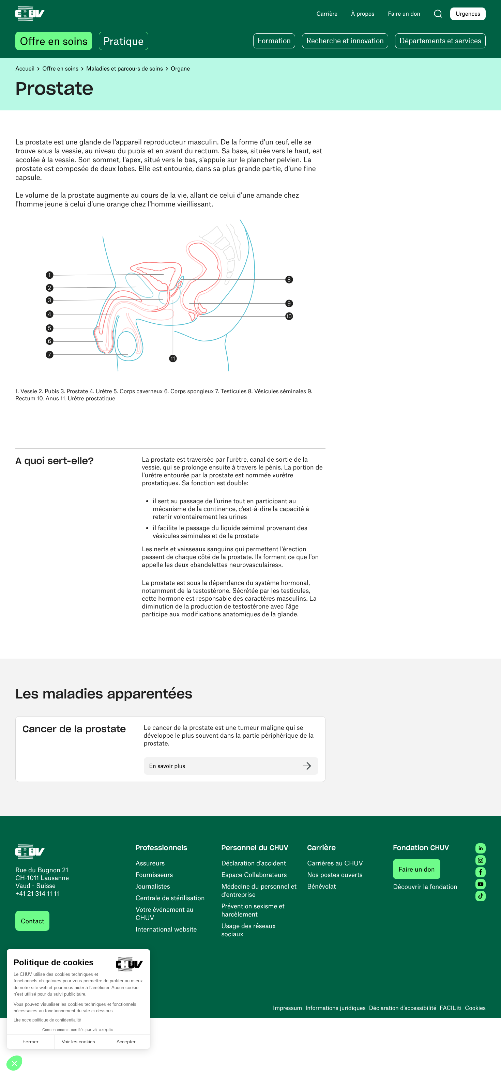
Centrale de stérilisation (170, 898)
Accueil (24, 68)
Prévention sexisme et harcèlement (252, 910)
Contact (32, 921)
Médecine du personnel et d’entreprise (259, 890)
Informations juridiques (335, 1007)
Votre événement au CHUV (165, 913)
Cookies (475, 1007)
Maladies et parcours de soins (124, 68)
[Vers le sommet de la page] (485, 1060)
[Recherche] (437, 13)
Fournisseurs (154, 874)
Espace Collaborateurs (254, 874)
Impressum (287, 1007)
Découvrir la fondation (425, 886)
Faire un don (419, 869)
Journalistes (153, 886)
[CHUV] (30, 851)
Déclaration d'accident (253, 863)
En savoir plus (167, 766)
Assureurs (150, 863)
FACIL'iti (450, 1007)
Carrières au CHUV (335, 863)
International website (166, 929)
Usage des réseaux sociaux (248, 930)
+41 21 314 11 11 (37, 893)
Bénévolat (321, 886)
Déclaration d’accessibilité (403, 1007)
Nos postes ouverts (335, 874)
